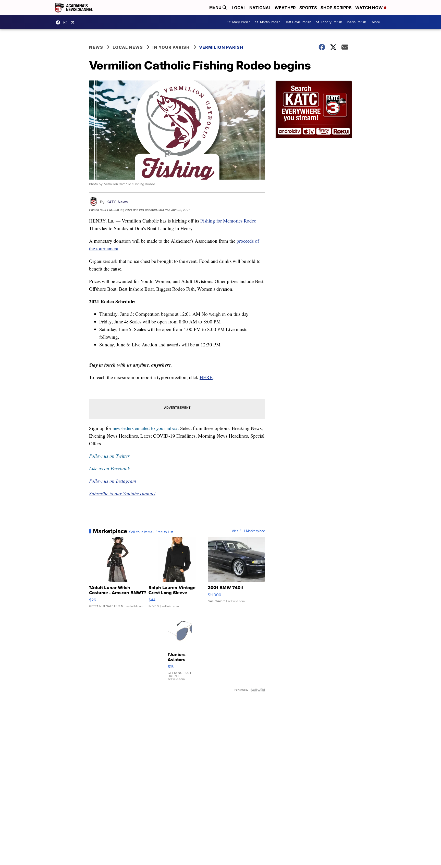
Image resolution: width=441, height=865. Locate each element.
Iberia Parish (356, 22)
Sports (308, 7)
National (260, 7)
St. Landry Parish (329, 22)
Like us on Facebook (109, 468)
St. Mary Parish (239, 22)
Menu (216, 7)
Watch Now (369, 7)
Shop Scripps (336, 7)
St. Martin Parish (267, 22)
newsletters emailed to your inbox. (146, 428)
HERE (206, 377)
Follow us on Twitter (109, 456)
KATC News (117, 202)
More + (377, 22)
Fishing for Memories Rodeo (228, 220)
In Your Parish (171, 47)
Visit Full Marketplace (248, 531)
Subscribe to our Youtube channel (122, 493)
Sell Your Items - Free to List (151, 532)
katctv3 (59, 22)
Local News (128, 47)
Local (239, 7)
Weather (285, 7)
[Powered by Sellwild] (257, 690)
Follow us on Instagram (112, 481)
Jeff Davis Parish (298, 22)
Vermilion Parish (221, 47)
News (96, 47)
